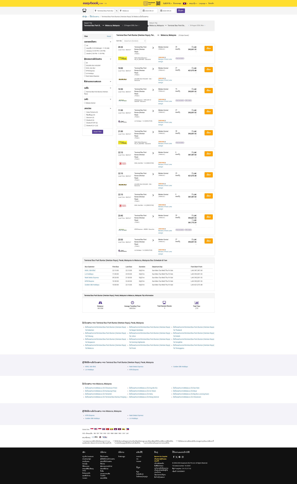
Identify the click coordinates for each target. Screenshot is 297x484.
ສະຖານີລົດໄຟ (104, 469)
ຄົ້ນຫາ (180, 11)
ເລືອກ (209, 48)
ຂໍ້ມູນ (137, 472)
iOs (137, 459)
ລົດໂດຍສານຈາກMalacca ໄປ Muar (185, 391)
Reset (109, 36)
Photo (166, 59)
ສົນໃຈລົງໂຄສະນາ (159, 477)
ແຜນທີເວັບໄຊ (86, 475)
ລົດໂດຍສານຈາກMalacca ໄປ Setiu (141, 394)
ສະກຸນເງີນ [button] (192, 3)
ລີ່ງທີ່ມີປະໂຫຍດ (158, 466)
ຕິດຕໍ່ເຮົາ (211, 3)
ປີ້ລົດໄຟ (102, 464)
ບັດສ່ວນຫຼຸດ (121, 456)
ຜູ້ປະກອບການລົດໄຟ (106, 466)
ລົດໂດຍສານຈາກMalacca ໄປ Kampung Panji (100, 391)
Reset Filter (98, 132)
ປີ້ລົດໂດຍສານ (94, 17)
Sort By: (119, 41)
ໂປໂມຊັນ (84, 464)
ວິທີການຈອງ (85, 466)
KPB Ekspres (89, 281)
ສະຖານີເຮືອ (103, 478)
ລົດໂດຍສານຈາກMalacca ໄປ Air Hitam (142, 391)
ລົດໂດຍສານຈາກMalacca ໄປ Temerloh (98, 394)
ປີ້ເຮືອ (102, 471)
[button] (185, 3)
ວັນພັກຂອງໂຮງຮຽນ (142, 476)
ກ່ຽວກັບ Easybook (88, 456)
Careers (84, 478)
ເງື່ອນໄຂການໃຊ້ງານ (160, 475)
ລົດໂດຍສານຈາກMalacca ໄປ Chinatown (187, 397)
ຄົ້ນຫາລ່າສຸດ (177, 3)
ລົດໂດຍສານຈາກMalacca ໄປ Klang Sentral (144, 397)
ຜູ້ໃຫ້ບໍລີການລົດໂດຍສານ (107, 459)
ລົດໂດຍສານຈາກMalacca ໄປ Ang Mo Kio (143, 388)
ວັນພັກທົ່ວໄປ (140, 474)
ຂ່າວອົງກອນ (85, 461)
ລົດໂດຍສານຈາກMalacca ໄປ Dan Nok (186, 388)
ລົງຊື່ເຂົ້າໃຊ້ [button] (167, 3)
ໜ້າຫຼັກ (84, 17)
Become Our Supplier (160, 456)
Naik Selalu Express (92, 278)
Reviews (160, 59)
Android (138, 456)
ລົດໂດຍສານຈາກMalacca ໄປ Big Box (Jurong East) (191, 394)
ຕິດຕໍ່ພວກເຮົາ (86, 473)
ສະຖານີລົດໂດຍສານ (106, 461)
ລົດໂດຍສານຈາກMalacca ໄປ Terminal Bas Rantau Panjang (105, 397)
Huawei (138, 461)
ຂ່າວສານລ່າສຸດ (86, 459)
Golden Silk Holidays (92, 285)
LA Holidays (89, 274)
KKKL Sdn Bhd (90, 270)
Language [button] (202, 3)
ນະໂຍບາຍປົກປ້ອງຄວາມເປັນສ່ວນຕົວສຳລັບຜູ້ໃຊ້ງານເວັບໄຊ (161, 470)
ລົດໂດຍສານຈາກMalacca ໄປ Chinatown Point (101, 388)
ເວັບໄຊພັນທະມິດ (159, 463)
